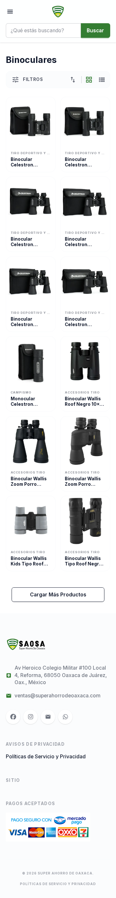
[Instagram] (30, 717)
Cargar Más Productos (58, 595)
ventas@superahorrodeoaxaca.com (58, 696)
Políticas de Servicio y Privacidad (46, 756)
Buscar (95, 30)
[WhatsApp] (65, 717)
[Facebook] (13, 717)
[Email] (48, 717)
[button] (73, 79)
